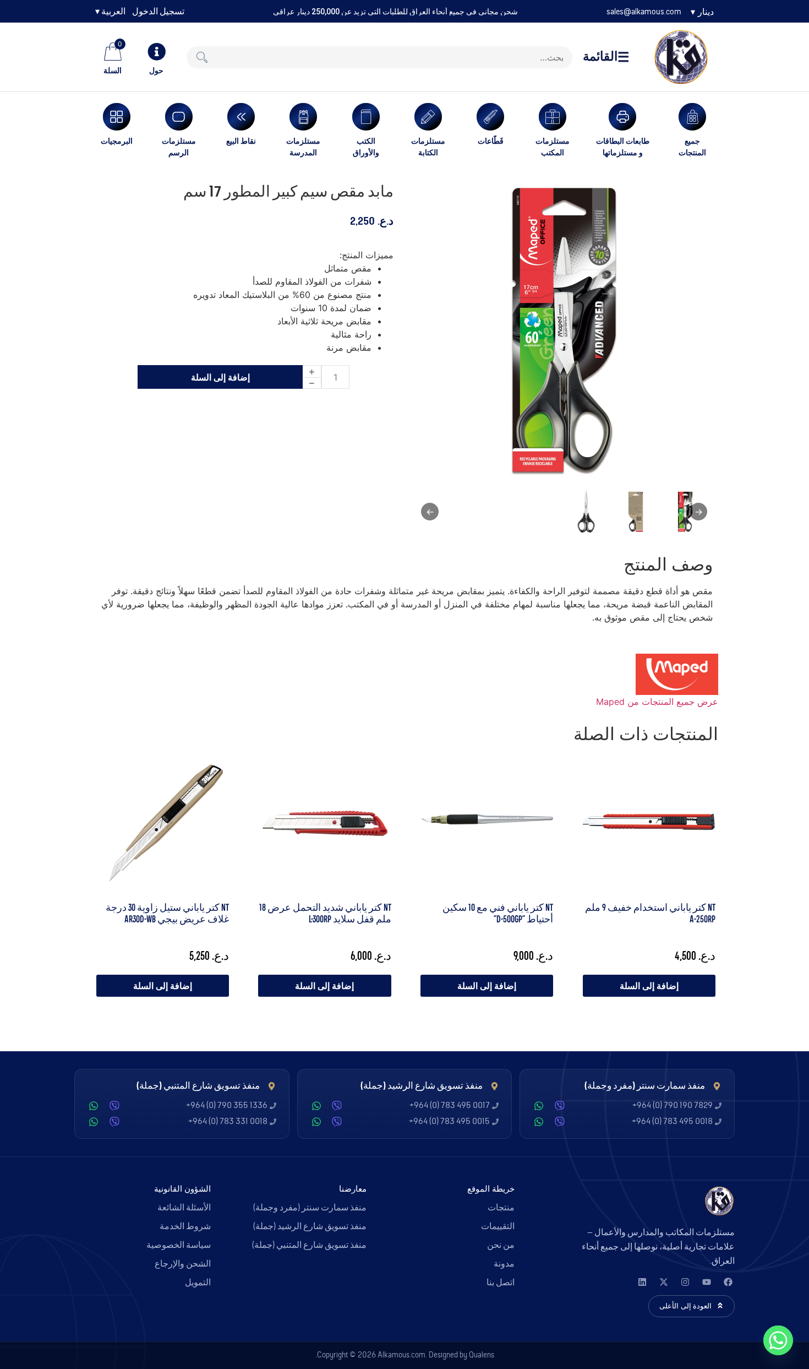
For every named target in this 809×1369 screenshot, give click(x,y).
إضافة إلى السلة (220, 377)
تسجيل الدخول (158, 12)
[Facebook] (728, 1282)
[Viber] (559, 1106)
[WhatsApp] (538, 1106)
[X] (663, 1282)
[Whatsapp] (778, 1340)
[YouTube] (706, 1282)
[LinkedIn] (642, 1282)
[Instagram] (685, 1282)
